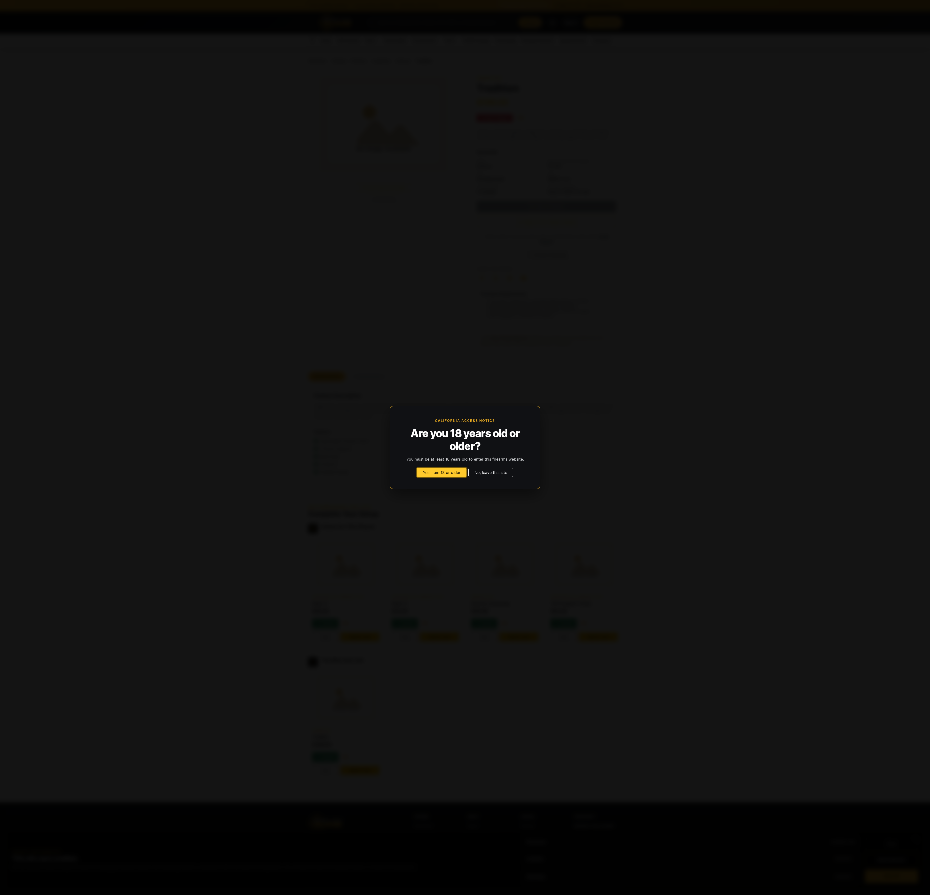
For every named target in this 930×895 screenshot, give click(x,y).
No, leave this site (490, 472)
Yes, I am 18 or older (441, 472)
